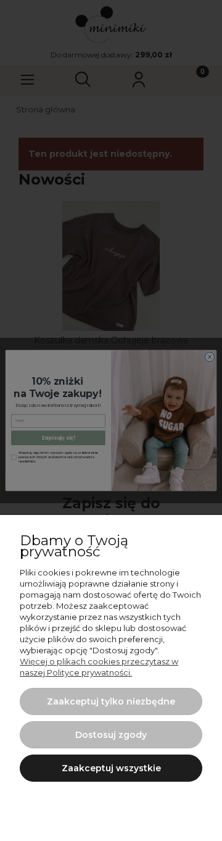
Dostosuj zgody (111, 734)
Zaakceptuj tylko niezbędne (111, 701)
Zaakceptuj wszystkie (111, 768)
